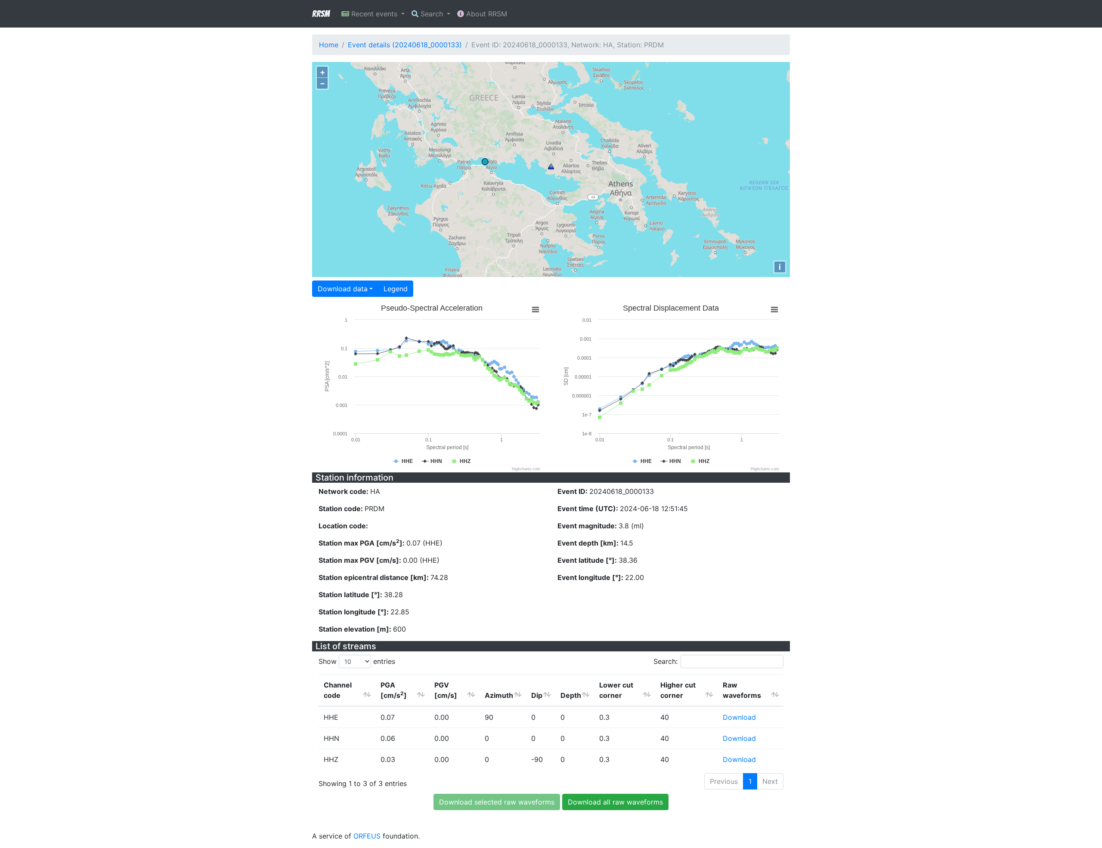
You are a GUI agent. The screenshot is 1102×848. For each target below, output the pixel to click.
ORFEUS (367, 836)
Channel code (338, 690)
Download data (343, 288)
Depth (570, 695)
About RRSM (485, 13)
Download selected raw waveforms (496, 802)
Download (739, 717)
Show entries (357, 661)
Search (431, 13)
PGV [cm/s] (445, 690)
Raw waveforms (742, 690)
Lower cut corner (616, 690)
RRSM (320, 14)
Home (328, 44)
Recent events (374, 13)
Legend (396, 288)
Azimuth (499, 695)
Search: (665, 661)
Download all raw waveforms (615, 802)
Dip (536, 695)
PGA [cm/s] (394, 690)
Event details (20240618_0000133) (405, 44)
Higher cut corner (678, 690)
